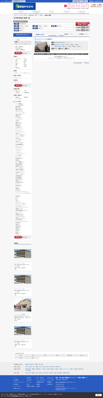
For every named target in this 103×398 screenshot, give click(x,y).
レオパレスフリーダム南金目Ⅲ (44, 39)
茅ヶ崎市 (41, 364)
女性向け (18, 141)
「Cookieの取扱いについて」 (16, 396)
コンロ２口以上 (20, 168)
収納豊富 (18, 196)
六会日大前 (45, 372)
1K (24, 58)
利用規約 (16, 384)
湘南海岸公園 (66, 372)
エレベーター (19, 157)
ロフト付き (19, 147)
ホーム (15, 377)
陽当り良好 (19, 108)
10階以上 (18, 227)
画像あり (18, 97)
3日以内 (17, 92)
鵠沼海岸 (60, 372)
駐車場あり (19, 222)
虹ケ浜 (81, 355)
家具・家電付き (20, 163)
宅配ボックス (19, 208)
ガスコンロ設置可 (20, 135)
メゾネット (19, 149)
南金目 (62, 42)
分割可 (18, 120)
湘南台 (33, 372)
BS (17, 199)
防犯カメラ (19, 213)
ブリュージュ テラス (20, 263)
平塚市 (59, 42)
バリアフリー (19, 119)
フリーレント (19, 128)
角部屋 (18, 233)
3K (24, 63)
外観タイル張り (20, 166)
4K (16, 66)
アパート (18, 38)
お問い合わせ (50, 377)
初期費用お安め (40, 382)
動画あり (26, 97)
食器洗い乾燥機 (20, 169)
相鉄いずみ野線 (74, 369)
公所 (33, 355)
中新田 (30, 366)
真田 (45, 355)
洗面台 (18, 180)
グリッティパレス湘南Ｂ (20, 314)
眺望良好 (18, 125)
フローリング (19, 146)
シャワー (18, 183)
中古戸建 (29, 380)
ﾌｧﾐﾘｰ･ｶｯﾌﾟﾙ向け (41, 380)
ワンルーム (18, 58)
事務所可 (18, 116)
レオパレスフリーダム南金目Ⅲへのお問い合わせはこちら (61, 58)
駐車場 (38, 386)
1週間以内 (26, 92)
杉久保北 (44, 366)
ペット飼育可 (19, 103)
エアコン (18, 186)
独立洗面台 (19, 185)
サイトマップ (17, 386)
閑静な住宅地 (19, 109)
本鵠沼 (55, 372)
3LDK (25, 64)
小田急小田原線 (57, 46)
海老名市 (27, 364)
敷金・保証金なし (20, 46)
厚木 (37, 372)
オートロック (19, 205)
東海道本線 (56, 44)
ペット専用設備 (20, 105)
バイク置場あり (20, 161)
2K (16, 61)
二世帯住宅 (19, 127)
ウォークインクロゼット (22, 191)
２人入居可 (19, 117)
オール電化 (19, 155)
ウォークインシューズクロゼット (22, 194)
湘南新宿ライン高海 (40, 369)
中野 (26, 366)
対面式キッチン (20, 172)
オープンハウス (20, 131)
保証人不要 (19, 114)
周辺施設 (49, 382)
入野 (21, 355)
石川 (34, 366)
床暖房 (18, 188)
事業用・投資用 (30, 386)
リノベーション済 (20, 113)
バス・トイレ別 (20, 174)
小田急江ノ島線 (58, 369)
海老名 (40, 372)
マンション (24, 38)
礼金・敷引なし (19, 48)
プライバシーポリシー (19, 382)
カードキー (19, 130)
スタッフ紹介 (50, 380)
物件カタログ (17, 388)
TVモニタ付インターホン (22, 207)
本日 (25, 90)
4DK (25, 66)
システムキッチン (20, 171)
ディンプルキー (20, 211)
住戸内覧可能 (19, 219)
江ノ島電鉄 (28, 370)
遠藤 (37, 366)
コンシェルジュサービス (22, 221)
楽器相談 (18, 106)
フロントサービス (20, 216)
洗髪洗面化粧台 (20, 182)
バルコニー (19, 152)
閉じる (98, 395)
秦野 (63, 46)
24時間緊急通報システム (22, 210)
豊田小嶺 (70, 355)
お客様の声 (50, 384)
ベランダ (18, 150)
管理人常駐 (19, 124)
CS (17, 197)
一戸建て (18, 40)
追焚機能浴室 (19, 175)
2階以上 (18, 224)
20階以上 (18, 229)
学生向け (18, 138)
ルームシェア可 (20, 136)
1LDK (25, 60)
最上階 (18, 230)
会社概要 (16, 380)
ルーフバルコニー (20, 153)
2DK (25, 61)
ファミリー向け (20, 142)
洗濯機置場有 (19, 164)
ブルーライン (66, 369)
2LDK (17, 63)
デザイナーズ (19, 111)
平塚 (61, 44)
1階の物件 (19, 226)
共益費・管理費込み (20, 49)
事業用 (38, 384)
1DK (17, 60)
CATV (18, 200)
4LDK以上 (18, 68)
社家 (29, 372)
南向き (18, 232)
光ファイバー (19, 202)
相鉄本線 (81, 369)
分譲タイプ (19, 122)
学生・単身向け (40, 377)
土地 (28, 384)
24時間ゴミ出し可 (20, 218)
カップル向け (19, 139)
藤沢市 (32, 364)
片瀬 (50, 366)
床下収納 (18, 190)
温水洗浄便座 (19, 179)
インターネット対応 (21, 203)
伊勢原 (51, 372)
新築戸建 (29, 377)
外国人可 (18, 133)
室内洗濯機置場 (20, 144)
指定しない (18, 90)
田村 (57, 355)
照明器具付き (19, 158)
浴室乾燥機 (19, 177)
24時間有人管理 (20, 214)
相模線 (33, 369)
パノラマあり (19, 98)
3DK (17, 64)
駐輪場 (18, 160)
